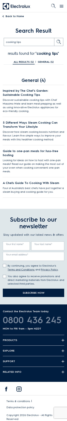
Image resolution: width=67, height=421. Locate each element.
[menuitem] (6, 390)
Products (10, 340)
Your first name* (15, 244)
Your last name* (43, 244)
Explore (9, 350)
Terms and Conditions (21, 269)
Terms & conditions (18, 401)
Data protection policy (20, 407)
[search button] (58, 42)
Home (15, 16)
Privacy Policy (49, 269)
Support (9, 361)
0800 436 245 (32, 320)
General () (46, 61)
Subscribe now (33, 292)
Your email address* (17, 254)
